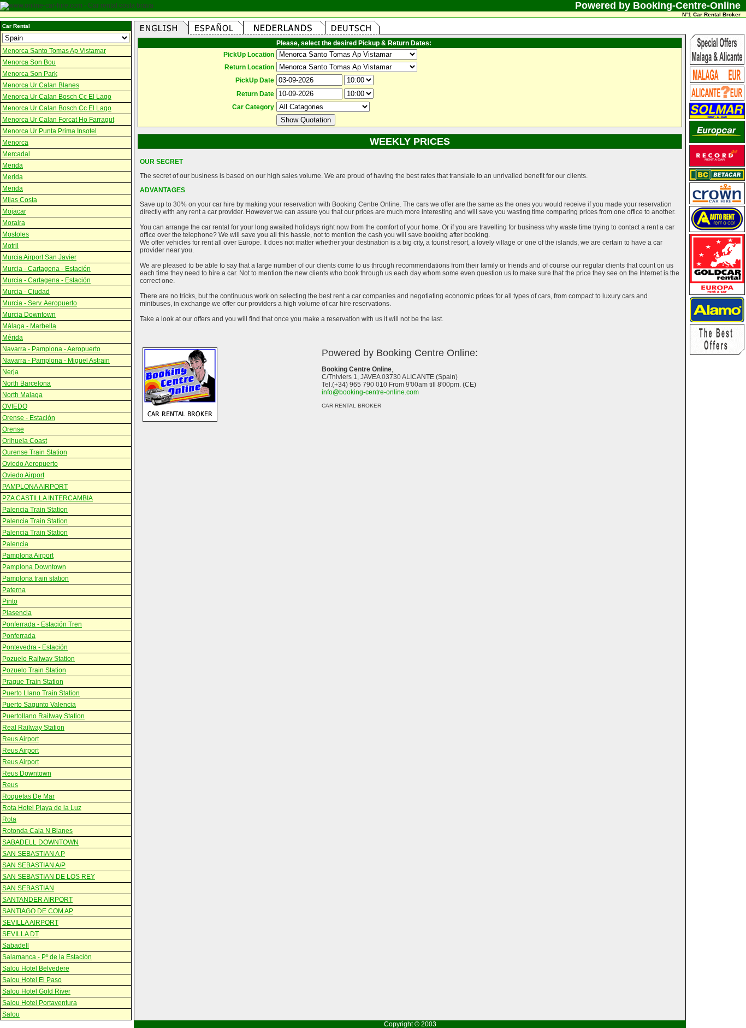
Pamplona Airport (28, 555)
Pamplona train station (35, 578)
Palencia (15, 544)
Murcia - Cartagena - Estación (46, 269)
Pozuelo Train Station (34, 670)
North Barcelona (26, 383)
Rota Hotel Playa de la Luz (41, 808)
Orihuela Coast (24, 441)
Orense (13, 429)
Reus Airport (20, 739)
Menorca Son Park (29, 74)
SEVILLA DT (20, 934)
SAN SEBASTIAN (28, 888)
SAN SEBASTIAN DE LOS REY (48, 877)
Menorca (15, 142)
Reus (10, 785)
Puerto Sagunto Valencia (39, 704)
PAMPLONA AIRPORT (35, 487)
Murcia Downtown (29, 314)
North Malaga (22, 395)
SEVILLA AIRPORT (30, 922)
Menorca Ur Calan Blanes (40, 85)
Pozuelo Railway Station (38, 659)
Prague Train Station (32, 682)
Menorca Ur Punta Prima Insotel (49, 131)
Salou (11, 1014)
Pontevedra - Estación (35, 647)
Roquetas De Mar (28, 796)
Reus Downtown (26, 773)
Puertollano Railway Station (43, 716)
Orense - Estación (28, 418)
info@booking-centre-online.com (370, 392)
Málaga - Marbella (29, 326)
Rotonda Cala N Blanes (37, 831)
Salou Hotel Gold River (36, 991)
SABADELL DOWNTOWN (40, 842)
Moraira (13, 223)
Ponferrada (18, 636)
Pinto (9, 601)
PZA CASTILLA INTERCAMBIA (47, 498)
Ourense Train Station (34, 452)
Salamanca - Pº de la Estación (47, 957)
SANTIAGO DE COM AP (37, 911)
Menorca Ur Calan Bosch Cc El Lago (56, 97)
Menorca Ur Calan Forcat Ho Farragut (58, 119)
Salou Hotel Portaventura (39, 1003)
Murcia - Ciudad (26, 292)
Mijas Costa (19, 200)
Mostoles (15, 234)
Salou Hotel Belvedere (35, 968)
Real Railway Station (33, 727)
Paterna (14, 590)
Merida (12, 165)
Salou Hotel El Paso (32, 980)
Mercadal (16, 154)
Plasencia (17, 613)
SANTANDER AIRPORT (37, 899)
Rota (9, 819)
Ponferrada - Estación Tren (42, 624)
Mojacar (14, 211)
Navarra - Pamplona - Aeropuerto (51, 349)
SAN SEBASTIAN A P (33, 854)
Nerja (10, 372)
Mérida (12, 337)
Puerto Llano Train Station (41, 693)
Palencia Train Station (35, 509)
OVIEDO (14, 406)
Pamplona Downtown (34, 567)
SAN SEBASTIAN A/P (34, 865)
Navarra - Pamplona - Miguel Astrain (56, 360)
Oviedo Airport (23, 475)
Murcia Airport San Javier (39, 257)
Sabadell (15, 945)
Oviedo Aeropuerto (30, 464)
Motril (10, 246)
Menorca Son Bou (29, 62)
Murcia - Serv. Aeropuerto (39, 303)
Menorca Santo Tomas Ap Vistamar (54, 51)
